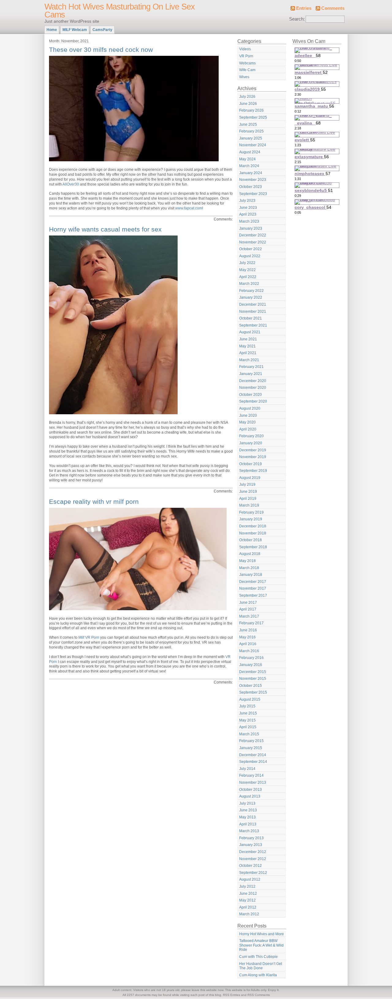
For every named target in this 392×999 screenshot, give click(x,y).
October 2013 (250, 789)
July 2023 (247, 200)
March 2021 (249, 360)
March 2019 (249, 505)
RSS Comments (258, 995)
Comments (333, 8)
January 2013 (250, 845)
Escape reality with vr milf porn (94, 501)
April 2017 (247, 609)
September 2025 (253, 117)
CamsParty (102, 30)
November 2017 (252, 588)
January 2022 (250, 297)
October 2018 (250, 540)
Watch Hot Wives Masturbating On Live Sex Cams (119, 10)
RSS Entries (231, 995)
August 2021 (249, 332)
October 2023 (250, 187)
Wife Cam (247, 70)
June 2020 (248, 415)
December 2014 (252, 755)
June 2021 (248, 339)
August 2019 (249, 478)
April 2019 (247, 498)
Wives (244, 77)
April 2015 (247, 727)
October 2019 (250, 464)
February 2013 (251, 838)
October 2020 (250, 394)
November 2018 (252, 533)
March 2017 (249, 616)
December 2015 (252, 672)
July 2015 (247, 706)
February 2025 (251, 131)
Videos (245, 49)
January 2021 (250, 374)
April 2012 (247, 907)
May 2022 (247, 270)
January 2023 (250, 228)
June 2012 (248, 893)
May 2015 (247, 720)
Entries (303, 8)
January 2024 (250, 173)
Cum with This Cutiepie (258, 957)
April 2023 (247, 214)
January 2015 (250, 748)
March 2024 (249, 166)
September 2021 (253, 325)
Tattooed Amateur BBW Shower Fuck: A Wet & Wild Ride (261, 945)
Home (52, 30)
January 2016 (250, 665)
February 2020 (251, 436)
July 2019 (247, 484)
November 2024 (252, 145)
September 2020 (253, 401)
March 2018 (249, 568)
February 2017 (251, 623)
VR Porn (246, 56)
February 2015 (251, 741)
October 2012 (250, 865)
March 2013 (249, 831)
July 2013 (247, 803)
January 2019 (250, 519)
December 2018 (252, 526)
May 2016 (247, 637)
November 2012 (252, 859)
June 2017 (248, 602)
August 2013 (249, 796)
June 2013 (248, 810)
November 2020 (252, 387)
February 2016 (251, 658)
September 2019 (253, 471)
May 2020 (247, 422)
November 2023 (252, 180)
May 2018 (247, 561)
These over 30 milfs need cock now (101, 49)
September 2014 (253, 762)
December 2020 (252, 381)
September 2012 (253, 873)
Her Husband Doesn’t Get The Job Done (260, 966)
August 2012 (249, 879)
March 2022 (249, 283)
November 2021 (252, 311)
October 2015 (250, 685)
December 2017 (252, 582)
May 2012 (247, 900)
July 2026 (247, 96)
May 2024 (247, 159)
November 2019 (252, 457)
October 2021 (250, 318)
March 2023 (249, 221)
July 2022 (247, 263)
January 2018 (250, 574)
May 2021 (247, 346)
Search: (297, 19)
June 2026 (248, 103)
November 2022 (252, 242)
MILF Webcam (74, 30)
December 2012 (252, 852)
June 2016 (248, 630)
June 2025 (248, 124)
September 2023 (253, 194)
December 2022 (252, 235)
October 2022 (250, 249)
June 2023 (248, 207)
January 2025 (250, 138)
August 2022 (249, 256)
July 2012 (247, 886)
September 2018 (253, 547)
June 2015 (248, 713)
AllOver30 (70, 184)
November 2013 (252, 782)
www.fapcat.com (188, 208)
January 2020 (250, 443)
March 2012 (249, 914)
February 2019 (251, 512)
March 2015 (249, 734)
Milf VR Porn (88, 637)
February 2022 (251, 291)
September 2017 (253, 595)
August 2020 (249, 408)
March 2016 (249, 651)
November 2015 (252, 678)
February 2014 (251, 775)
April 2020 (247, 429)
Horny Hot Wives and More (261, 934)
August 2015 (249, 699)
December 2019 (252, 450)
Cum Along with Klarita (258, 975)
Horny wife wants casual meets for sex (105, 229)
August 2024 (249, 152)
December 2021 (252, 304)
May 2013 (247, 817)
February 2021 (251, 367)
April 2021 (247, 353)
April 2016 (247, 644)
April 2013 (247, 824)
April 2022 (247, 277)
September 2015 (253, 692)
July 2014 (247, 769)
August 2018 (249, 554)
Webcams (247, 63)
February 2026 (251, 110)
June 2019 (248, 491)
